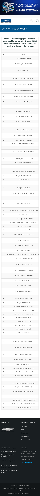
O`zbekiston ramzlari (13, 493)
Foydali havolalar (25, 493)
